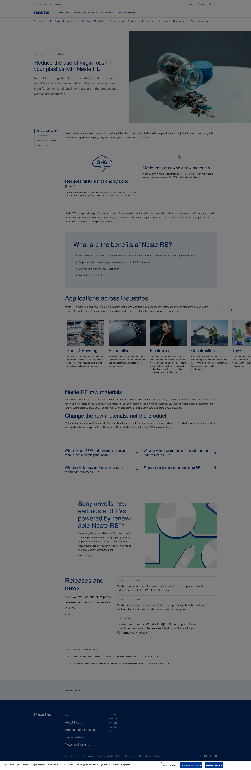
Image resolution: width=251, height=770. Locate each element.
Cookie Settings (169, 765)
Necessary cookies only (191, 765)
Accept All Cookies (214, 765)
